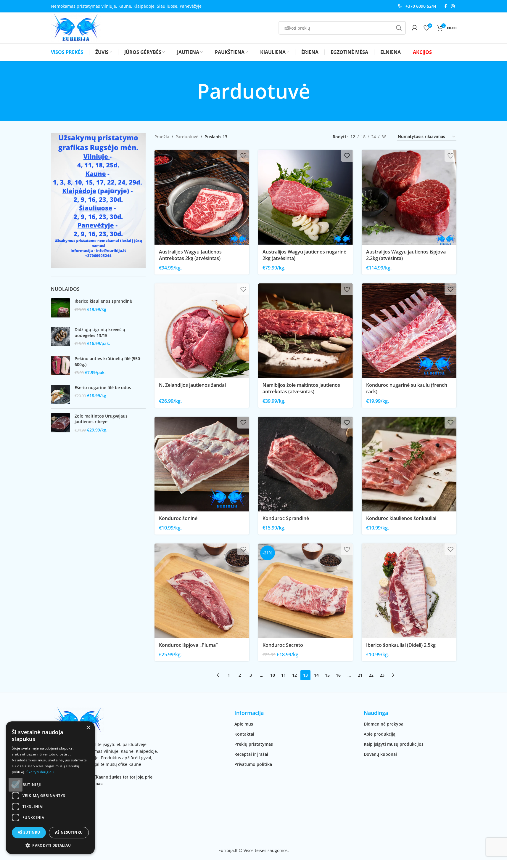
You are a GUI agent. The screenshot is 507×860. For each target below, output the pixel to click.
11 (283, 675)
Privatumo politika (253, 764)
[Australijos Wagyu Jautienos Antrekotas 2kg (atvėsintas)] (201, 197)
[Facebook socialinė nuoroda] (445, 6)
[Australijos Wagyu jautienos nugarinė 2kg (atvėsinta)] (305, 197)
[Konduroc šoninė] (201, 464)
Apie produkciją (379, 734)
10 (272, 675)
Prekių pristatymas (253, 744)
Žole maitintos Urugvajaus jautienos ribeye (101, 419)
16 (338, 675)
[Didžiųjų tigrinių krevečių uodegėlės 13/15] (60, 336)
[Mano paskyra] (415, 28)
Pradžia (161, 136)
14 (316, 675)
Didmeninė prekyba (383, 724)
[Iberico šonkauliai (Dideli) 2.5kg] (409, 590)
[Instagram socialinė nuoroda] (452, 6)
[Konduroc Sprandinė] (305, 464)
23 (382, 675)
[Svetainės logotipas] (76, 27)
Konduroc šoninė (178, 518)
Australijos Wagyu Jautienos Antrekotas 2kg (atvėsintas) (190, 254)
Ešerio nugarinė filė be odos (103, 387)
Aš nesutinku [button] (69, 832)
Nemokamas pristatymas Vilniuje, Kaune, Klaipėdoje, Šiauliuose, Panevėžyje (126, 6)
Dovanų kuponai (380, 754)
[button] (50, 845)
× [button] (88, 728)
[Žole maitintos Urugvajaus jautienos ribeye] (60, 423)
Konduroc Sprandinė (286, 518)
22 (371, 675)
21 (360, 675)
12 (294, 675)
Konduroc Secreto (283, 645)
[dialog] (50, 787)
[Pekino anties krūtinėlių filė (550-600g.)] (60, 366)
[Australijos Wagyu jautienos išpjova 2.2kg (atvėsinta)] (409, 197)
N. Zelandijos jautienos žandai (192, 385)
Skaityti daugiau (40, 771)
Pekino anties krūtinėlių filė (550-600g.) (108, 361)
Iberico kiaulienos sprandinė (103, 301)
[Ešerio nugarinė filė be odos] (60, 394)
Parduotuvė (187, 136)
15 (327, 675)
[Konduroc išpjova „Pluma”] (201, 590)
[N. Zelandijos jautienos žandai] (201, 330)
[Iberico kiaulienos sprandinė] (60, 307)
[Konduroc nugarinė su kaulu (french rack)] (409, 330)
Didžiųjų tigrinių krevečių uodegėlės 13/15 (100, 332)
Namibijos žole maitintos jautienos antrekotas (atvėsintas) (301, 388)
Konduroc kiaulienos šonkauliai (401, 518)
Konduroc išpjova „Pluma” (188, 645)
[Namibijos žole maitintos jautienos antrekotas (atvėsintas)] (305, 330)
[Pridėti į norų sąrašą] (243, 156)
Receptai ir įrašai (251, 754)
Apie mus (243, 724)
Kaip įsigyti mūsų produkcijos (394, 744)
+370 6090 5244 (420, 6)
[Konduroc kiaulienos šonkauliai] (409, 464)
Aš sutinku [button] (29, 832)
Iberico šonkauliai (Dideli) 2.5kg (401, 645)
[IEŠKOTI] (399, 28)
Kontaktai (244, 734)
